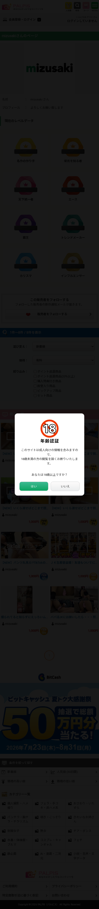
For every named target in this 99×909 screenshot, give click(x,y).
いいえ (65, 486)
